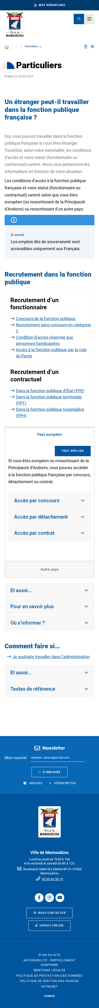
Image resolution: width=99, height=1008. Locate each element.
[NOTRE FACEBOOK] (39, 897)
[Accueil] (7, 47)
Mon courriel (15, 757)
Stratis (49, 996)
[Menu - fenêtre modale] (89, 19)
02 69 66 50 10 (52, 879)
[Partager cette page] (92, 47)
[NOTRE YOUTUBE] (59, 897)
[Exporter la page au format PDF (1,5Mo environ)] (85, 46)
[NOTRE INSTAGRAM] (49, 897)
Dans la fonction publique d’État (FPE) (50, 390)
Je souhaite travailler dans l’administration (51, 656)
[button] (79, 19)
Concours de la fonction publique (46, 318)
